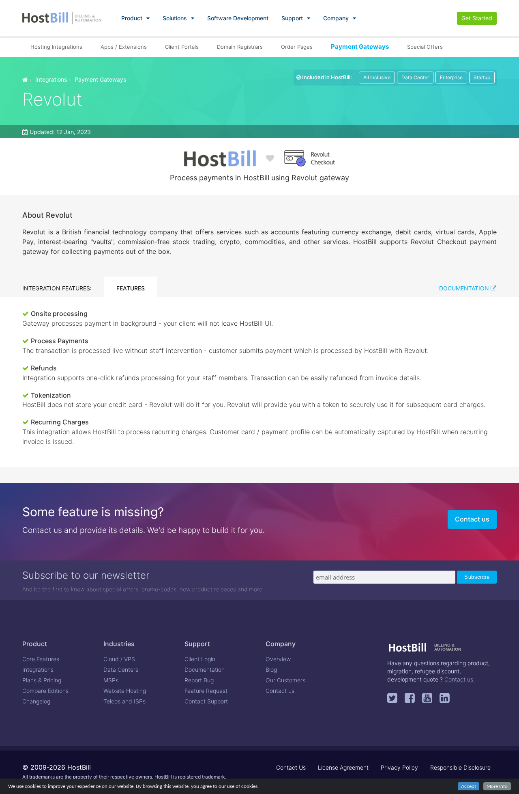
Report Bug (199, 680)
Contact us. (459, 679)
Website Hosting (124, 690)
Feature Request (205, 690)
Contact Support (206, 701)
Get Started (476, 18)
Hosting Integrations (56, 46)
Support (292, 18)
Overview (278, 659)
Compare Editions (45, 690)
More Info (497, 786)
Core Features (40, 659)
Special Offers (425, 46)
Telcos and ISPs (124, 701)
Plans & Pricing (41, 680)
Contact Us (291, 767)
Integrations (51, 79)
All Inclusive (376, 77)
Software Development (237, 18)
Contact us (472, 519)
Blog (271, 669)
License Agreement (343, 767)
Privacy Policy (399, 767)
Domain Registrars (240, 46)
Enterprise (451, 77)
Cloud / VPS (119, 659)
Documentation (465, 288)
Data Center (415, 77)
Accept (468, 786)
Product (131, 18)
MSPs (110, 680)
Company (336, 18)
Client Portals (182, 46)
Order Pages (297, 46)
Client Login (199, 659)
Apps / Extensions (124, 46)
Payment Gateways (360, 46)
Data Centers (120, 669)
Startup (482, 77)
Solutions (175, 18)
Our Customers (285, 680)
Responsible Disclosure (460, 767)
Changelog (36, 701)
